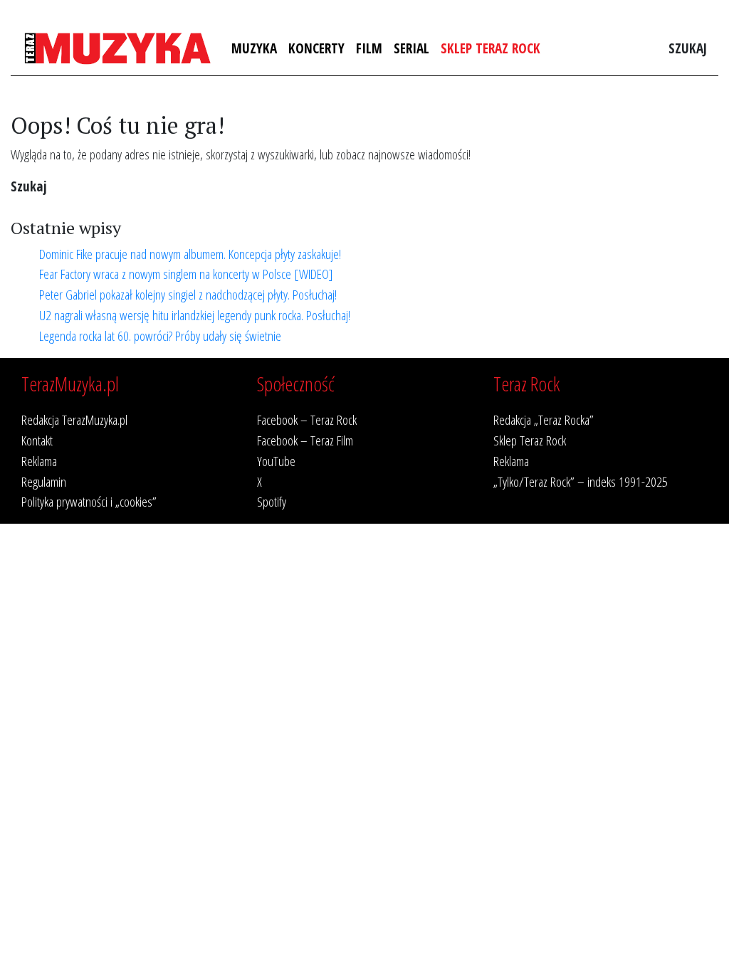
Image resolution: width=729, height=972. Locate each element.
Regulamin (43, 481)
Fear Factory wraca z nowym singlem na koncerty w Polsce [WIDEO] (186, 273)
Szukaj (687, 48)
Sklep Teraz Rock (490, 48)
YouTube (276, 460)
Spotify (271, 501)
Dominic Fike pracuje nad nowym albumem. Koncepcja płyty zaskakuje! (190, 253)
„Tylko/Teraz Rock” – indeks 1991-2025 (580, 481)
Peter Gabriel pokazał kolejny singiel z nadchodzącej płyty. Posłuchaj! (188, 294)
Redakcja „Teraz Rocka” (543, 419)
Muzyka (254, 48)
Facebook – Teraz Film (305, 440)
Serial (411, 48)
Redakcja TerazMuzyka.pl (74, 419)
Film (369, 48)
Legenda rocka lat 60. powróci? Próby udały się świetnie (160, 335)
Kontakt (37, 440)
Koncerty (316, 48)
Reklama (39, 460)
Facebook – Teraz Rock (307, 419)
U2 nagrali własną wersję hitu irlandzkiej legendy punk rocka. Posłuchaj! (194, 314)
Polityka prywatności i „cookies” (89, 501)
